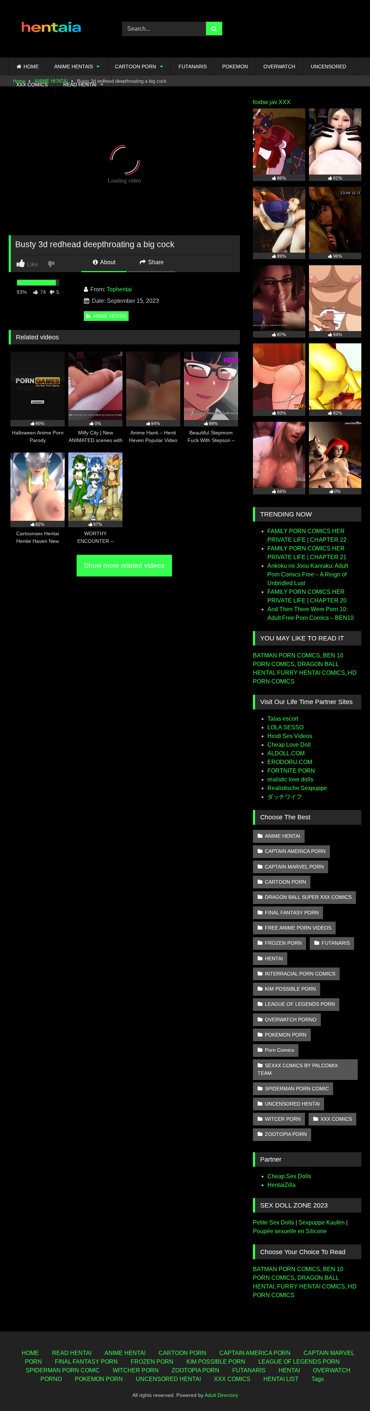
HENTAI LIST (280, 1379)
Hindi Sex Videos (289, 736)
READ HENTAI (79, 84)
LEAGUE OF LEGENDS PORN (300, 1004)
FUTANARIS (192, 66)
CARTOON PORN (135, 66)
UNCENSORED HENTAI (292, 1104)
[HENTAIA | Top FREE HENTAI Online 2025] (57, 29)
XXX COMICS (32, 84)
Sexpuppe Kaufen (321, 1222)
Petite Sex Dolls (273, 1222)
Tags (317, 1379)
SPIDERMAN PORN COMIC (297, 1089)
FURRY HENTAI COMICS (311, 673)
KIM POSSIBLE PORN (290, 989)
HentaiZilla (281, 1185)
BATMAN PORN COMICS (286, 655)
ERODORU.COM (289, 762)
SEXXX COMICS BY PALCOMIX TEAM (298, 1069)
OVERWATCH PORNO (291, 1019)
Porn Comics (279, 1050)
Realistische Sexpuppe (297, 788)
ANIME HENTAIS (73, 66)
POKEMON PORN (285, 1035)
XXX (285, 102)
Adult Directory (221, 1395)
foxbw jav (265, 102)
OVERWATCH (279, 66)
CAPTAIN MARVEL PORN (294, 867)
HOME (31, 66)
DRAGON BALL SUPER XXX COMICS (308, 897)
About (107, 262)
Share (155, 262)
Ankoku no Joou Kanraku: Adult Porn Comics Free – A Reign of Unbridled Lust (307, 574)
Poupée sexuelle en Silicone (290, 1231)
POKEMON (235, 66)
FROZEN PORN (283, 943)
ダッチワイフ (284, 797)
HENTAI (274, 958)
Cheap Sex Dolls (289, 1176)
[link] (52, 264)
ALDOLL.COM (286, 753)
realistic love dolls (290, 779)
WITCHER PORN (136, 1370)
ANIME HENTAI (109, 316)
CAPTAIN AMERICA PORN (295, 851)
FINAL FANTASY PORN (292, 912)
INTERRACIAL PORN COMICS (300, 974)
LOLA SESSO (285, 727)
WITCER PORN (283, 1119)
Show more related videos (124, 565)
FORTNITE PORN (291, 771)
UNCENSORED (328, 66)
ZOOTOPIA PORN (286, 1134)
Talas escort (282, 719)
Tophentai (119, 289)
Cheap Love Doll (289, 745)
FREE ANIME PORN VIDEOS (298, 928)
